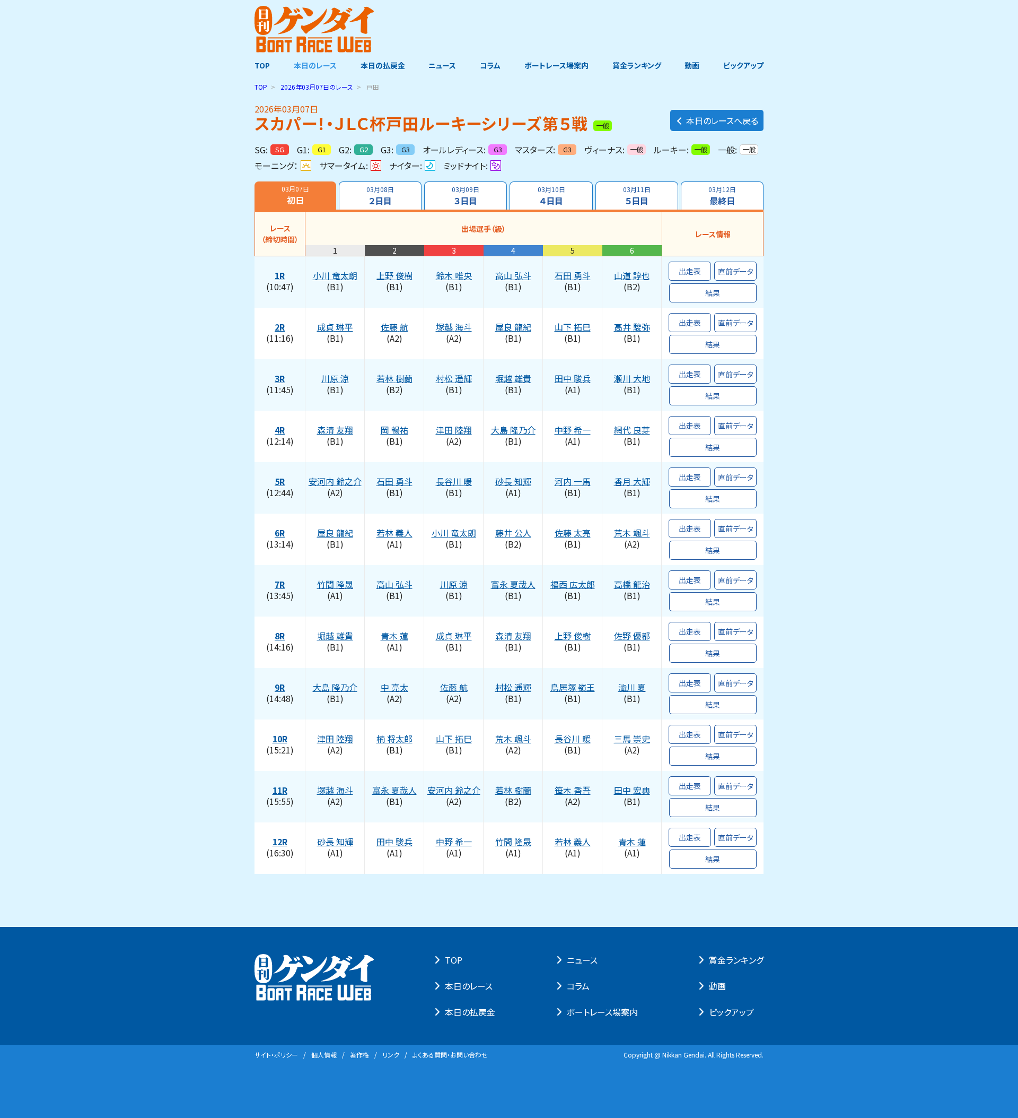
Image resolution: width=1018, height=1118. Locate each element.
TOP (262, 65)
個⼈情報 (324, 1054)
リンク (390, 1054)
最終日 (722, 196)
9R (280, 687)
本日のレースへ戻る (722, 120)
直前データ (735, 271)
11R (280, 790)
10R (280, 739)
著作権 (359, 1054)
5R (280, 482)
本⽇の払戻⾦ (470, 1012)
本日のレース (315, 65)
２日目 (380, 196)
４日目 (551, 196)
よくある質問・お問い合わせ (450, 1054)
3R (280, 379)
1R (280, 276)
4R (280, 430)
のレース (316, 86)
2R (280, 327)
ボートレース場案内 (556, 65)
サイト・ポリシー (276, 1054)
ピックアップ (743, 65)
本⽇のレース (469, 986)
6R (280, 533)
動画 (691, 65)
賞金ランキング (636, 65)
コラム (490, 65)
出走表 (690, 271)
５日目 (637, 196)
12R (280, 842)
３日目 (465, 196)
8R (280, 636)
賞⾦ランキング (736, 960)
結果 (712, 293)
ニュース (442, 65)
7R (280, 585)
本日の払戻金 (383, 65)
